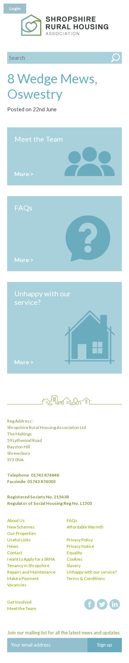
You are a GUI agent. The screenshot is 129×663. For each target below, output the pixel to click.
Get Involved (19, 602)
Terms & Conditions (86, 578)
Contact (14, 552)
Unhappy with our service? (92, 572)
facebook (89, 604)
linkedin (114, 604)
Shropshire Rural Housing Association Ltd (64, 25)
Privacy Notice (80, 546)
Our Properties (21, 533)
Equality (74, 552)
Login (14, 8)
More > (24, 173)
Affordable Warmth (85, 527)
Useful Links (19, 539)
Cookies (74, 559)
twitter (102, 604)
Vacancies (17, 585)
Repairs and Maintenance (31, 572)
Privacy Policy (80, 539)
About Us (16, 520)
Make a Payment (23, 578)
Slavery (74, 565)
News (12, 546)
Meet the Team (21, 608)
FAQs (72, 520)
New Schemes (21, 527)
